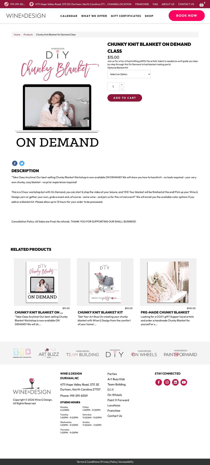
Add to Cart (124, 97)
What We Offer (94, 16)
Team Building (116, 384)
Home (17, 34)
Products (28, 34)
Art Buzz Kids (116, 379)
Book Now (186, 15)
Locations (113, 405)
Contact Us (186, 4)
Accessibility (126, 461)
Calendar (68, 16)
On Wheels (114, 395)
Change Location (119, 4)
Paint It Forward (118, 400)
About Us (168, 4)
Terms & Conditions (88, 461)
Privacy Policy (109, 461)
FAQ (155, 4)
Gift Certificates (126, 16)
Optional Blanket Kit (117, 67)
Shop (149, 16)
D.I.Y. (110, 389)
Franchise (142, 4)
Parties (112, 374)
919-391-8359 (18, 4)
